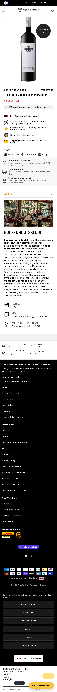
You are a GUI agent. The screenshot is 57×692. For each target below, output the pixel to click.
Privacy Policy (8, 399)
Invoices (28, 637)
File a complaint (28, 645)
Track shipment (28, 620)
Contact (5, 430)
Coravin (5, 436)
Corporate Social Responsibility (15, 442)
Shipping (18, 689)
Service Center (28, 612)
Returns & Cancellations (12, 417)
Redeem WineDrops (11, 516)
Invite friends (8, 522)
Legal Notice (8, 405)
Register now (40, 107)
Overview (6, 504)
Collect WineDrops (10, 510)
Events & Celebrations (11, 466)
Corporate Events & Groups (14, 490)
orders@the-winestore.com (14, 381)
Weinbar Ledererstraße (12, 478)
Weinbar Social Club (10, 484)
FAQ (4, 448)
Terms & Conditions (10, 393)
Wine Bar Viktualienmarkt (13, 472)
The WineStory (8, 460)
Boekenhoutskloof (15, 90)
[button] (3, 10)
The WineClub (8, 454)
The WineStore (24, 585)
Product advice (28, 604)
